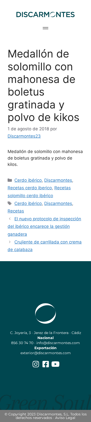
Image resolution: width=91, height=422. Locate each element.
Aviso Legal (65, 417)
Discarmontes (58, 180)
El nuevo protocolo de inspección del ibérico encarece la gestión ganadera (44, 226)
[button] (45, 28)
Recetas (16, 211)
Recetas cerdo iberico (30, 187)
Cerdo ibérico (28, 180)
